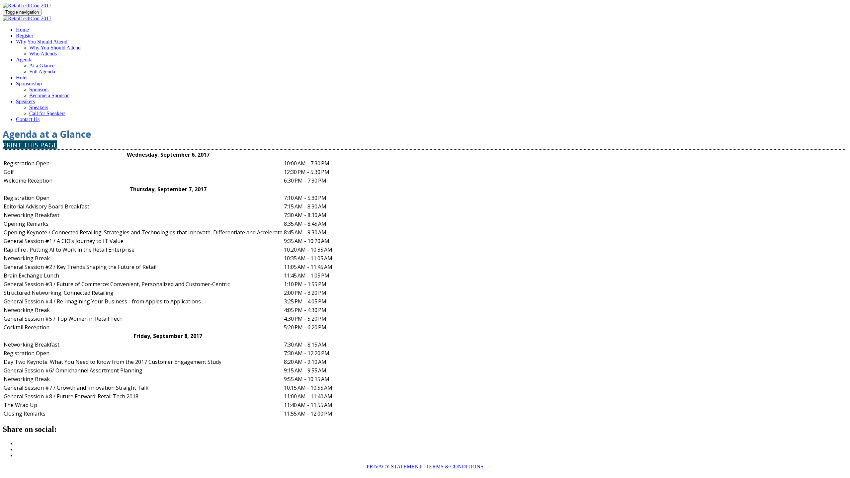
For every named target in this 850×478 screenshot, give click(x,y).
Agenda (24, 59)
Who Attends (43, 53)
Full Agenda (42, 71)
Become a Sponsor (49, 95)
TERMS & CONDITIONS (454, 466)
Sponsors (38, 89)
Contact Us (28, 119)
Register (24, 36)
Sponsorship (29, 83)
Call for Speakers (47, 113)
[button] (30, 144)
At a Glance (41, 65)
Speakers (25, 101)
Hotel (22, 77)
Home (22, 30)
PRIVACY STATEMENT (394, 466)
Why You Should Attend (41, 41)
